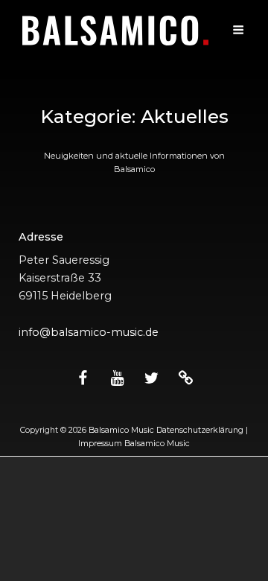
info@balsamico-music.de (89, 332)
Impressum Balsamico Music (134, 443)
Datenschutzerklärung (199, 430)
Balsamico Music (121, 430)
